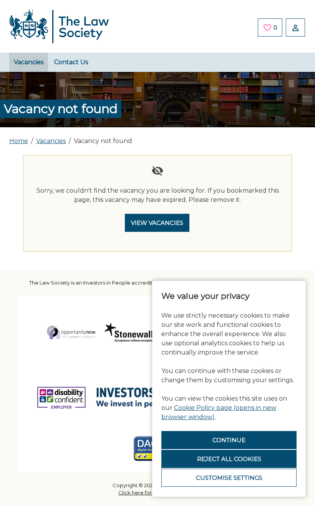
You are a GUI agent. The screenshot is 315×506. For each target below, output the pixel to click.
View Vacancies (157, 222)
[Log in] (295, 27)
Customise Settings (229, 477)
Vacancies (28, 62)
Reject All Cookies (229, 459)
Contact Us (71, 62)
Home (18, 141)
